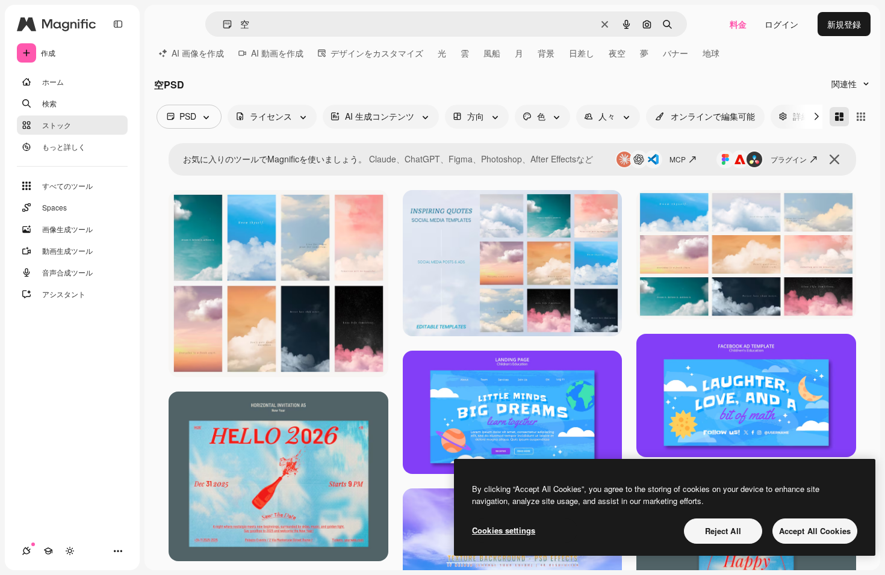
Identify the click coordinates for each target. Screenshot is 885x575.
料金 (738, 24)
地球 (711, 53)
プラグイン (789, 159)
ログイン (781, 24)
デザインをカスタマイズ (377, 53)
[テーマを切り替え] (69, 551)
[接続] (26, 551)
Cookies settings (503, 530)
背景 (546, 53)
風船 (491, 53)
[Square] (861, 116)
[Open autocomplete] (222, 24)
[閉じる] (834, 159)
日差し (581, 53)
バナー (675, 53)
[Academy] (48, 551)
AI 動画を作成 (277, 53)
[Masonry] (839, 116)
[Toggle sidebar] (118, 24)
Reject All (723, 531)
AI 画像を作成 (198, 53)
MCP (677, 159)
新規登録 (844, 24)
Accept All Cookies (815, 531)
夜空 (617, 53)
